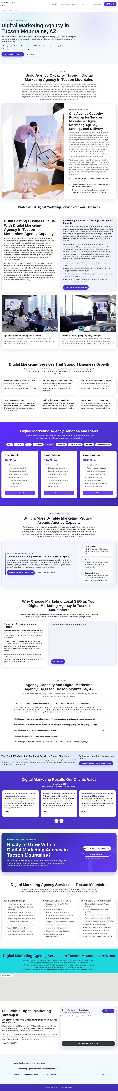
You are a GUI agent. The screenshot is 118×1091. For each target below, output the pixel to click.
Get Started (20, 493)
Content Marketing (75, 444)
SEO (9, 444)
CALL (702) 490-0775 (97, 854)
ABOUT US (86, 4)
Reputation (89, 444)
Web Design (38, 444)
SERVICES (55, 4)
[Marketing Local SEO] (9, 4)
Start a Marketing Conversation (76, 287)
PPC (28, 444)
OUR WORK (75, 4)
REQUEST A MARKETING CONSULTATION (96, 763)
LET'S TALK (110, 4)
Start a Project (58, 661)
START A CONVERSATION (13, 54)
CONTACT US (96, 4)
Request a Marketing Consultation (21, 572)
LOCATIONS (65, 4)
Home (3, 10)
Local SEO (19, 444)
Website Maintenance (103, 444)
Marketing (50, 444)
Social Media (61, 444)
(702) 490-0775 (32, 54)
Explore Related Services (47, 572)
